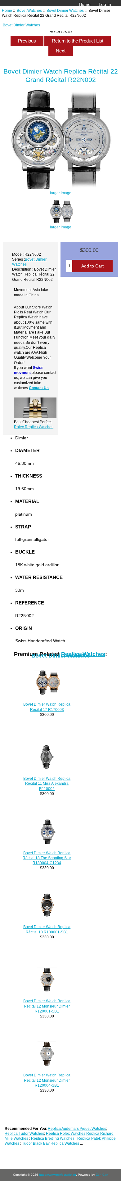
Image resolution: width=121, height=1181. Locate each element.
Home (85, 4)
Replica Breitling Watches (52, 1138)
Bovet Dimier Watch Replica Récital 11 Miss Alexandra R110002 (46, 783)
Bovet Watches (29, 10)
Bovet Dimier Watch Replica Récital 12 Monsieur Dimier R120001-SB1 (46, 1006)
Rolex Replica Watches (33, 427)
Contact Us (39, 388)
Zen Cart (102, 1174)
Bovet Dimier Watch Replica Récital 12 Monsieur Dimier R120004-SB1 (46, 1080)
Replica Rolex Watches (65, 1133)
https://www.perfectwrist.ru (57, 1174)
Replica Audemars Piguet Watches (77, 1128)
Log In (105, 4)
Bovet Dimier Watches (65, 10)
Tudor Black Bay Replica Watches (50, 1143)
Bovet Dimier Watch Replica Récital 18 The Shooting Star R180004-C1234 (47, 858)
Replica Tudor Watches (24, 1133)
